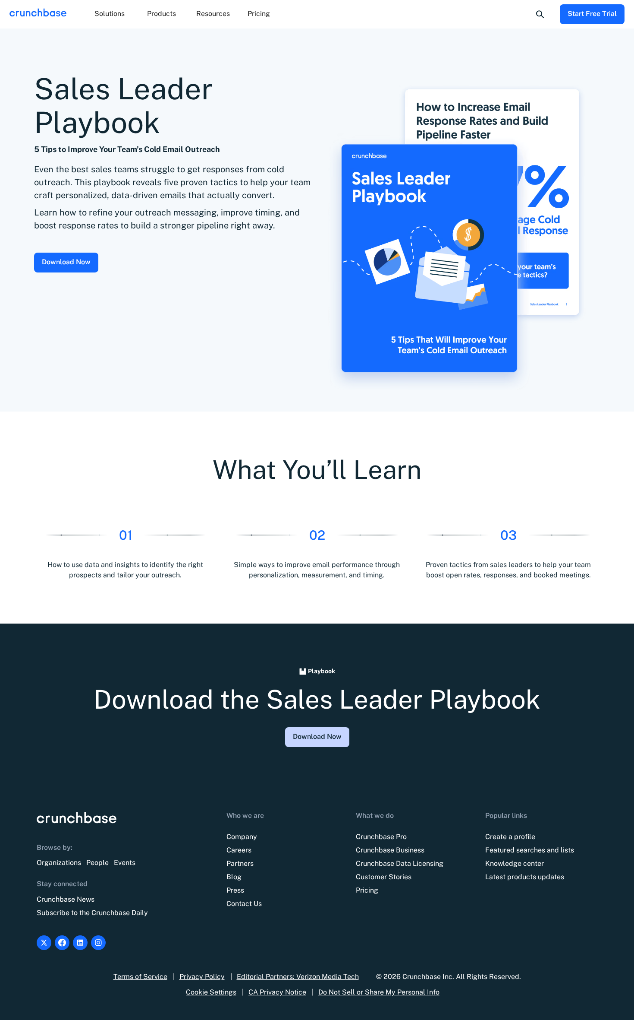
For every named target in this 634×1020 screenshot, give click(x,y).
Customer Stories (383, 877)
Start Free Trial (592, 14)
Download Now (66, 262)
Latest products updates (524, 877)
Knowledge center (514, 863)
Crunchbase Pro (381, 837)
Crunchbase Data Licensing (399, 863)
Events (124, 862)
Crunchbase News (65, 899)
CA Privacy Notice (277, 992)
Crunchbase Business (390, 850)
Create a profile (510, 837)
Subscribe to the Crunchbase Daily (92, 913)
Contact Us (244, 904)
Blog (234, 877)
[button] (109, 14)
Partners (240, 863)
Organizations (59, 862)
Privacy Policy (202, 976)
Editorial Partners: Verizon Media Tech (298, 976)
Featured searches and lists (529, 850)
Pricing (259, 14)
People (97, 862)
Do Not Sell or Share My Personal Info (378, 992)
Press (235, 890)
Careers (238, 850)
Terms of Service (140, 976)
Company (241, 837)
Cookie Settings (211, 992)
